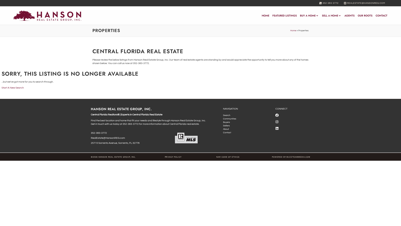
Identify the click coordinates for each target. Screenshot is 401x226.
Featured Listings (284, 15)
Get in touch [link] (97, 124)
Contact (381, 15)
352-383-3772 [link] (131, 124)
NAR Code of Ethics (228, 157)
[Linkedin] (277, 128)
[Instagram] (277, 122)
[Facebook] (277, 115)
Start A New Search (13, 87)
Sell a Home (330, 15)
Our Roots (365, 15)
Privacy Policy (173, 157)
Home (265, 15)
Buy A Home (308, 15)
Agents (349, 15)
